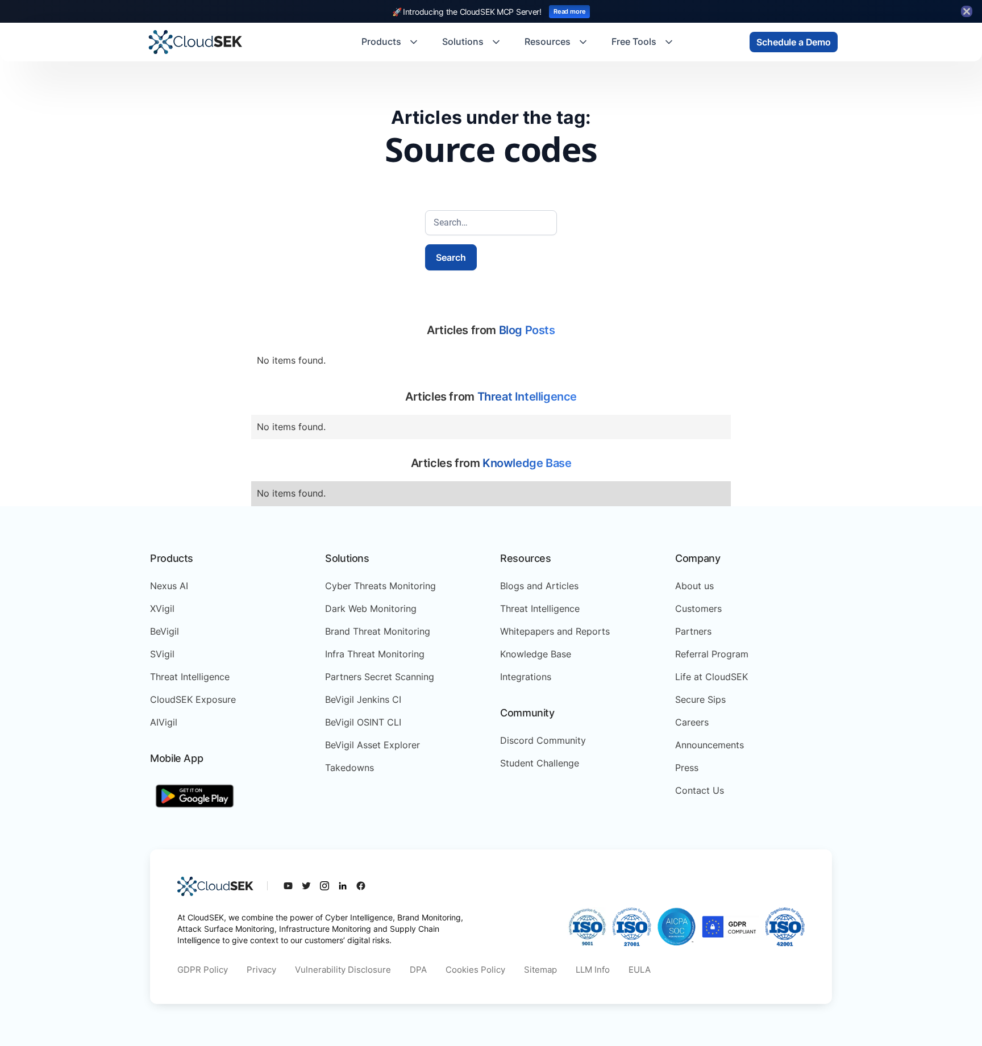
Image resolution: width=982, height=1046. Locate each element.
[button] (390, 42)
